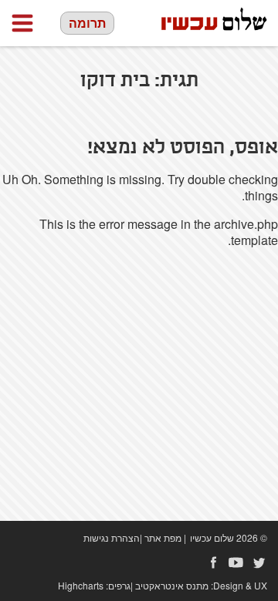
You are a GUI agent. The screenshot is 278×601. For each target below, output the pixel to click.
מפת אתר (162, 537)
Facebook (213, 562)
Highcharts (80, 585)
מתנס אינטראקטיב (171, 585)
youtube (236, 562)
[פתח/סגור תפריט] (22, 23)
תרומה (87, 23)
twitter (259, 562)
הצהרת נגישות (111, 537)
